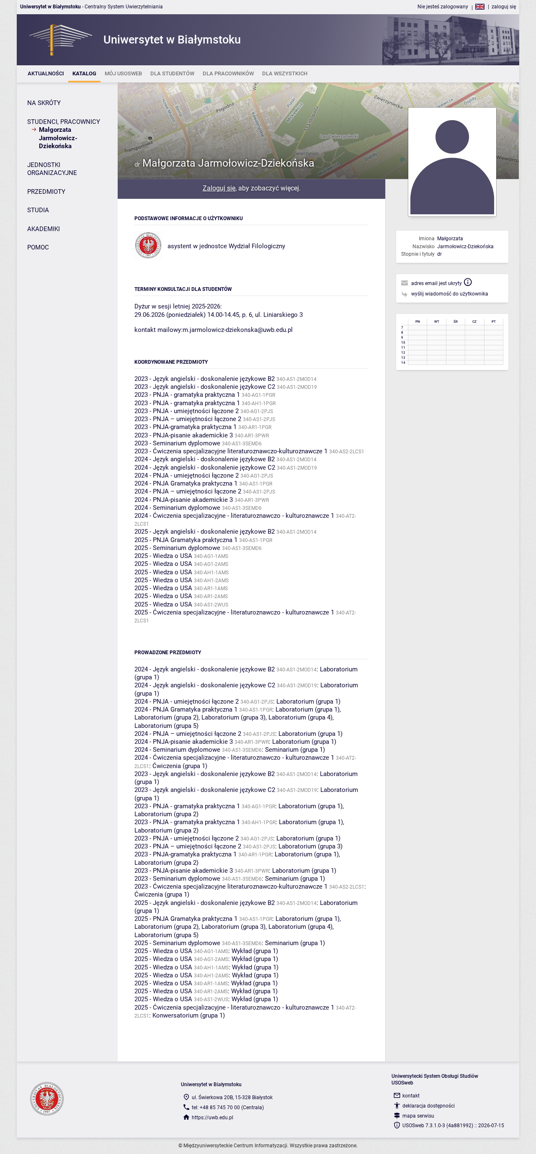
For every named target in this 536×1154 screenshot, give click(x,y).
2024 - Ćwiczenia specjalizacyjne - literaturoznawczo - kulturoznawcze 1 (234, 515)
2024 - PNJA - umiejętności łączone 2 (186, 475)
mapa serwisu (418, 1116)
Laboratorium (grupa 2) (166, 717)
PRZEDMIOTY (46, 191)
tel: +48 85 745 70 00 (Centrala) (228, 1107)
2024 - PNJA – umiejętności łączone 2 (187, 491)
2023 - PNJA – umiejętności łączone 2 (187, 419)
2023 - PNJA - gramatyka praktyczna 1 (187, 394)
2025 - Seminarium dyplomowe (177, 548)
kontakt (411, 1096)
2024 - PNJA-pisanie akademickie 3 (183, 500)
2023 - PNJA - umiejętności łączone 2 (186, 411)
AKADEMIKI (43, 229)
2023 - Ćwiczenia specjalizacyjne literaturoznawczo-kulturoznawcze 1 (230, 451)
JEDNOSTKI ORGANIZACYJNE (52, 169)
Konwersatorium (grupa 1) (188, 1015)
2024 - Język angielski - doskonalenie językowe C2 (204, 467)
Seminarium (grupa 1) (295, 749)
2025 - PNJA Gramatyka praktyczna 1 (185, 540)
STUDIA (38, 210)
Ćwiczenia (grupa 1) (179, 766)
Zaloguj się (219, 188)
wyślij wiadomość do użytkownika (449, 294)
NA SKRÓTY (44, 103)
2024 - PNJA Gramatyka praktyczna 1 (185, 483)
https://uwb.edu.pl (212, 1118)
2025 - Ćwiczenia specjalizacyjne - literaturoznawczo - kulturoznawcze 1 (234, 612)
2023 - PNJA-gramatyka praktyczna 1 (185, 427)
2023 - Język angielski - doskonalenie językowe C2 (204, 387)
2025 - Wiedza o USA (163, 556)
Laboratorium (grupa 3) (233, 717)
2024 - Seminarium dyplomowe (177, 507)
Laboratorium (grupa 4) (300, 717)
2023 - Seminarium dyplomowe (177, 443)
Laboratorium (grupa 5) (166, 726)
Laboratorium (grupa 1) (308, 701)
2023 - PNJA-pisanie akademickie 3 (183, 435)
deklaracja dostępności (428, 1106)
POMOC (38, 247)
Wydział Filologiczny (257, 246)
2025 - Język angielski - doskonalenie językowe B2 (204, 531)
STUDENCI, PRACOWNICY (63, 122)
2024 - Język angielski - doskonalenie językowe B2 (204, 459)
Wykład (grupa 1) (255, 951)
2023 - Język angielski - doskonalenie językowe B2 (204, 379)
